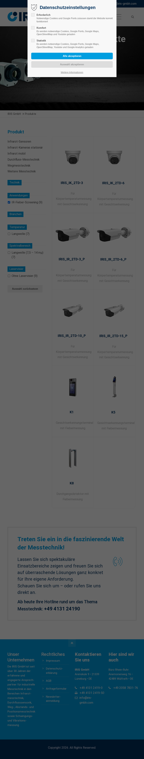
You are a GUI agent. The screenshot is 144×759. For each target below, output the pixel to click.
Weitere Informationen (72, 72)
